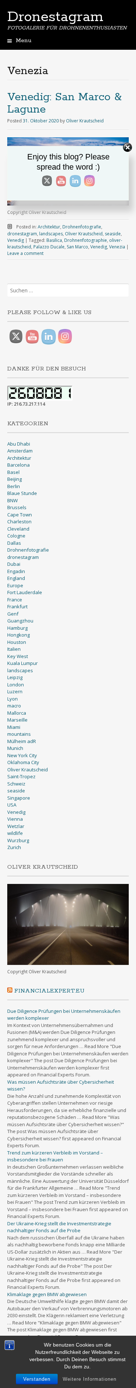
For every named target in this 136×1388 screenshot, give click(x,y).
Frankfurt (17, 606)
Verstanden (36, 1379)
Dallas (14, 543)
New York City (22, 755)
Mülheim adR (21, 741)
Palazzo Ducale (49, 247)
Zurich (14, 847)
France (14, 599)
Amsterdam (20, 450)
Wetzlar (15, 826)
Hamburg (17, 628)
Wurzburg (18, 840)
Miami (13, 727)
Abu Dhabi (18, 444)
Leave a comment (25, 253)
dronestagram (22, 234)
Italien (14, 649)
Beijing (14, 479)
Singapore (18, 798)
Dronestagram (55, 17)
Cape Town (19, 514)
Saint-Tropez (21, 776)
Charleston (19, 521)
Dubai (13, 564)
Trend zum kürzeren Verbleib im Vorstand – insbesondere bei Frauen (55, 1156)
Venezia (117, 247)
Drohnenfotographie (85, 240)
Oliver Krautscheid (85, 121)
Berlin (13, 486)
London (15, 684)
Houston (16, 642)
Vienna (15, 819)
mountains (19, 734)
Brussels (16, 507)
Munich (15, 748)
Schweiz (16, 783)
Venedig (15, 240)
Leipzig (14, 677)
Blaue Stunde (22, 493)
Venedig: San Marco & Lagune (64, 103)
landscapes (51, 234)
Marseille (17, 720)
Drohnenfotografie (81, 227)
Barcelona (18, 465)
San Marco (77, 247)
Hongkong (18, 635)
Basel (13, 472)
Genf (12, 613)
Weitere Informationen (89, 1379)
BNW (12, 500)
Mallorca (16, 713)
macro (14, 705)
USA (11, 804)
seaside (113, 234)
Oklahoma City (23, 762)
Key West (17, 656)
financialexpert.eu (49, 991)
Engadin (16, 571)
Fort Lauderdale (24, 592)
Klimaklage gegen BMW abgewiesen (47, 1294)
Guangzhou (20, 620)
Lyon (12, 698)
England (16, 578)
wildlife (15, 833)
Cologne (16, 535)
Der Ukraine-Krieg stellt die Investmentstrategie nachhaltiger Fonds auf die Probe (59, 1227)
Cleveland (18, 528)
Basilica (54, 240)
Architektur (49, 227)
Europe (15, 585)
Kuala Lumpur (22, 663)
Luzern (14, 691)
